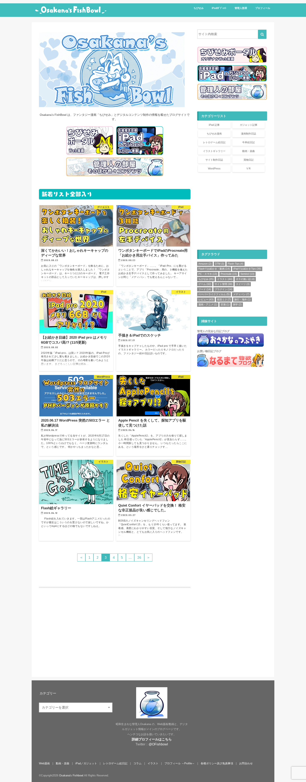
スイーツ (243, 284)
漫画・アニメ (207, 304)
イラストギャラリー (214, 151)
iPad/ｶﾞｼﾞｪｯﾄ (219, 8)
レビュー (206, 299)
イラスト (224, 279)
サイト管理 (223, 284)
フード (204, 289)
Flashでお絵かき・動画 (214, 268)
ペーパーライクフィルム (214, 294)
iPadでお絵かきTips (247, 268)
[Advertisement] (75, 636)
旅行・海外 (242, 299)
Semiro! (247, 274)
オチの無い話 (245, 279)
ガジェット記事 (248, 124)
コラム (137, 763)
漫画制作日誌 (248, 133)
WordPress (214, 168)
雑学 (237, 304)
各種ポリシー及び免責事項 (217, 763)
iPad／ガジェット (86, 763)
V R (248, 168)
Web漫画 (44, 763)
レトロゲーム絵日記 (214, 142)
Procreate (229, 274)
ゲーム (204, 284)
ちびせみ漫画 (214, 133)
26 (139, 557)
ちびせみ (199, 8)
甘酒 (225, 304)
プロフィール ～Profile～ (179, 763)
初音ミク (224, 299)
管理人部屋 (241, 8)
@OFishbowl (158, 744)
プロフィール (262, 8)
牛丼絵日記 (248, 142)
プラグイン (223, 289)
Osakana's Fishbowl (71, 775)
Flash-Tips (235, 263)
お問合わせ (246, 763)
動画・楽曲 (248, 151)
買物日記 (249, 159)
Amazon (204, 263)
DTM (219, 263)
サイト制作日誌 (214, 159)
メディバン (241, 294)
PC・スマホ (207, 274)
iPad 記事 (214, 124)
